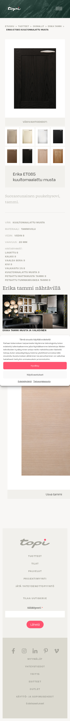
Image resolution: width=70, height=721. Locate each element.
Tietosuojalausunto (42, 381)
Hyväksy (35, 365)
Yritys (35, 673)
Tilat (35, 563)
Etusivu (9, 26)
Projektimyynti (35, 578)
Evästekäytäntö (25, 381)
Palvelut (35, 571)
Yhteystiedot (35, 666)
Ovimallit (38, 26)
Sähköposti (35, 607)
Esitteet (35, 681)
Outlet (35, 688)
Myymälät (35, 658)
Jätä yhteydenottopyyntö (35, 586)
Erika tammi (55, 26)
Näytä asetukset (35, 374)
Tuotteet (23, 26)
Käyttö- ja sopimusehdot (35, 696)
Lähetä (35, 624)
